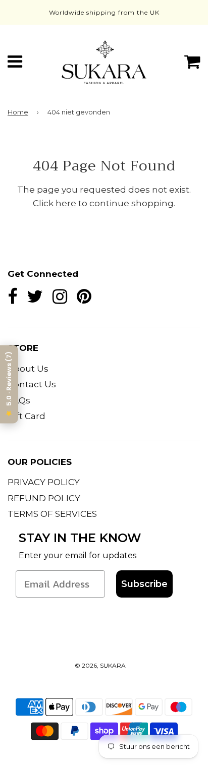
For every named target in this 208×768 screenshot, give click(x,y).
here (66, 203)
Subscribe (144, 583)
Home (18, 112)
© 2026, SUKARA (100, 665)
